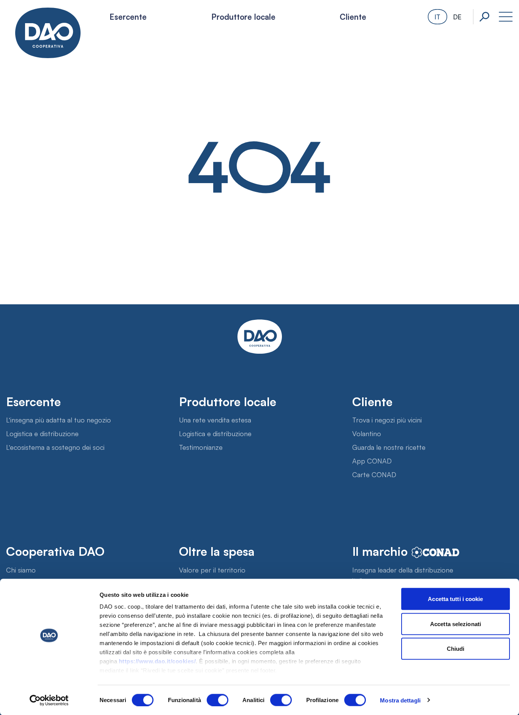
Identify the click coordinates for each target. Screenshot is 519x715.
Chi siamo (21, 569)
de (457, 16)
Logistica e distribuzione (42, 433)
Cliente (353, 16)
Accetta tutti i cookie (455, 599)
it (437, 16)
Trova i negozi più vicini (387, 419)
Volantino (366, 433)
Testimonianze (201, 447)
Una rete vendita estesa (215, 419)
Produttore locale (243, 16)
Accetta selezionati (455, 623)
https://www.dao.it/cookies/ (157, 661)
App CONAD (372, 460)
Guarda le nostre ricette (389, 447)
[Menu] (505, 17)
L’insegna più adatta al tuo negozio (58, 419)
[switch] (217, 700)
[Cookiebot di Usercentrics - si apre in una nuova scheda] (49, 700)
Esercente (128, 16)
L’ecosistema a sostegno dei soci (55, 447)
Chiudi (456, 648)
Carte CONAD (374, 474)
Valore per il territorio (212, 569)
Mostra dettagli (400, 700)
